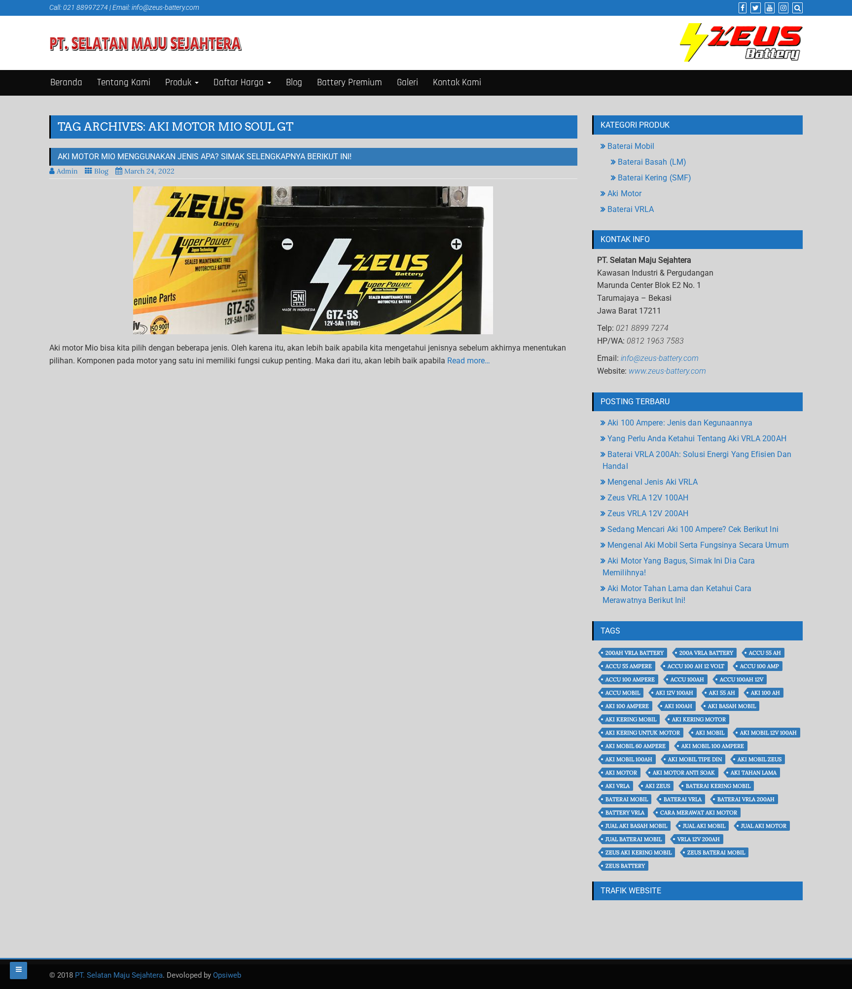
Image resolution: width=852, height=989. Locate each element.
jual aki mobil (704, 825)
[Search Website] (796, 8)
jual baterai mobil (633, 839)
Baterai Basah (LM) (652, 162)
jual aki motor (763, 825)
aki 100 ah (765, 692)
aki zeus (657, 785)
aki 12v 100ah (674, 692)
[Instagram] (782, 8)
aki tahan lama (754, 772)
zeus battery (625, 865)
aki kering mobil (630, 719)
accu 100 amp (759, 666)
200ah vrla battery (634, 652)
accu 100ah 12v (741, 679)
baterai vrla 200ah (746, 799)
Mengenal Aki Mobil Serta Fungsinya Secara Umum (698, 545)
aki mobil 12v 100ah (768, 732)
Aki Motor (624, 193)
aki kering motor (699, 719)
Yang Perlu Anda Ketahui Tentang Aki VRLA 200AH (696, 438)
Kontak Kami (457, 82)
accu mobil (622, 692)
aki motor (621, 772)
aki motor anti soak (684, 772)
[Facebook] (741, 8)
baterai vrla (683, 799)
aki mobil (710, 732)
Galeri (407, 82)
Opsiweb (227, 975)
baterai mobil (626, 799)
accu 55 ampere (628, 666)
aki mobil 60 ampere (635, 745)
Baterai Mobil (630, 146)
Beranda (66, 82)
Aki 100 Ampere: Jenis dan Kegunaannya (679, 422)
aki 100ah (678, 706)
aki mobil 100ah (628, 759)
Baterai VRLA (630, 209)
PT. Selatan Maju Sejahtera (119, 975)
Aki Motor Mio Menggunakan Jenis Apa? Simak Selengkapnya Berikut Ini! (205, 156)
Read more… (468, 360)
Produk (179, 82)
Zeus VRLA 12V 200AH (647, 513)
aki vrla (617, 785)
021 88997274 (85, 7)
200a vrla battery (706, 652)
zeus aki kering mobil (638, 852)
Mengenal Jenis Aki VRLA (652, 482)
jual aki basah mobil (636, 825)
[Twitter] (754, 8)
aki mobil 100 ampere (712, 745)
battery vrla (624, 812)
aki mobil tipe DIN (695, 759)
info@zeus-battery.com (165, 7)
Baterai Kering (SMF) (654, 177)
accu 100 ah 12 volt (696, 666)
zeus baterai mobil (716, 852)
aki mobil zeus (759, 759)
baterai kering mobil (718, 785)
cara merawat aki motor (698, 812)
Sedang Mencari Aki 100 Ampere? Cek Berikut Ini (693, 529)
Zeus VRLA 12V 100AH (647, 497)
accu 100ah (687, 679)
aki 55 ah (722, 692)
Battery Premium (349, 82)
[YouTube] (768, 8)
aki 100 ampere (627, 706)
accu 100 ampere (630, 679)
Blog (294, 82)
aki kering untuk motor (642, 732)
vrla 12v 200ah (698, 839)
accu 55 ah (765, 652)
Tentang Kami (123, 82)
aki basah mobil (732, 706)
